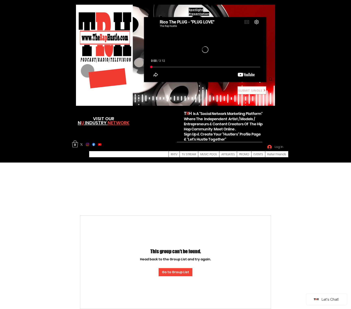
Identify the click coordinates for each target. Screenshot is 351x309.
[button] (75, 143)
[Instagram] (88, 144)
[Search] (270, 79)
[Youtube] (100, 144)
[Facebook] (94, 144)
